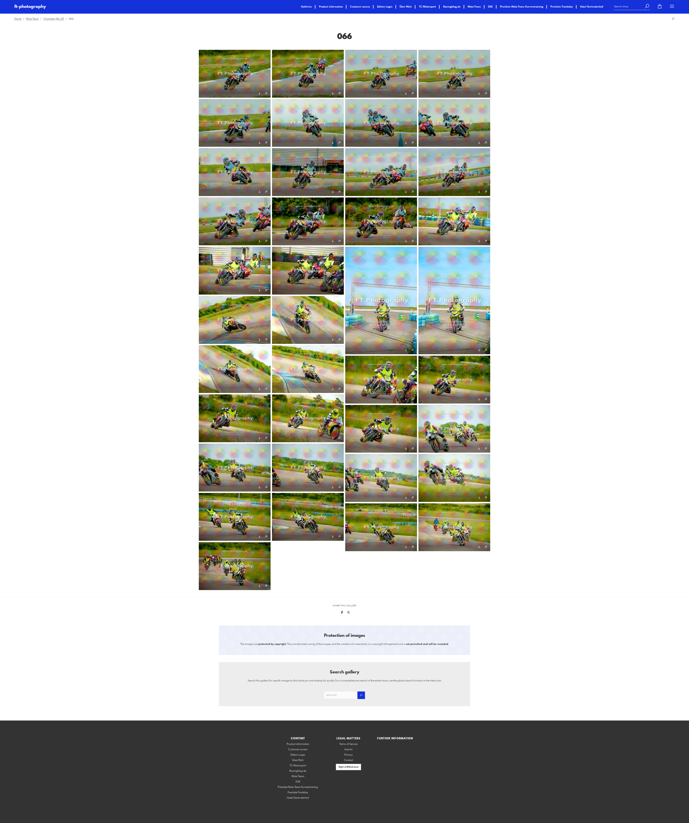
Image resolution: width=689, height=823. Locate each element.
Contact (348, 760)
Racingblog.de (452, 7)
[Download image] (260, 93)
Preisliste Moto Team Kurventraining (521, 7)
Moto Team (474, 7)
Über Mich (406, 7)
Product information (331, 7)
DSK (490, 7)
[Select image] (203, 93)
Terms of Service (348, 744)
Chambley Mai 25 (53, 19)
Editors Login (384, 7)
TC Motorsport (427, 7)
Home (17, 19)
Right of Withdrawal (348, 767)
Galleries (306, 7)
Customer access (360, 7)
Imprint (348, 749)
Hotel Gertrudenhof (591, 7)
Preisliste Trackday (561, 7)
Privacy (348, 755)
